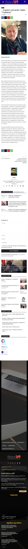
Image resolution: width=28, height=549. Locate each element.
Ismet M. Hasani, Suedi (6, 314)
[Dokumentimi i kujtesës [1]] (14, 508)
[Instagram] (7, 186)
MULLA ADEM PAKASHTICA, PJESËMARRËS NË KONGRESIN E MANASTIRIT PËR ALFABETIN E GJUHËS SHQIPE (9, 541)
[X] (5, 17)
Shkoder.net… (4, 349)
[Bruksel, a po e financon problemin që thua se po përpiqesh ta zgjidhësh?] (4, 211)
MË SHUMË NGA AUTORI (19, 192)
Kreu (2, 5)
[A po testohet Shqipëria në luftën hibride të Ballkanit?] (23, 306)
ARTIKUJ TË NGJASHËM (7, 192)
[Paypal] (10, 186)
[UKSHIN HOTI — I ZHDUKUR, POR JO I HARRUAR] (23, 299)
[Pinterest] (8, 17)
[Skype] (13, 186)
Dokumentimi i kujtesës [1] (9, 517)
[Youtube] (24, 186)
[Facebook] (2, 17)
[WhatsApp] (11, 17)
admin (4, 14)
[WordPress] (21, 186)
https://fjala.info (14, 179)
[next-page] (4, 216)
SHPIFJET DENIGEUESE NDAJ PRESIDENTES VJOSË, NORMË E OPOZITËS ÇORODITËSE (9, 526)
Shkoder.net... (23, 475)
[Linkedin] (13, 463)
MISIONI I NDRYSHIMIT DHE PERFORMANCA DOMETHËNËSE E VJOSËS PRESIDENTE (9, 533)
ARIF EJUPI (4, 318)
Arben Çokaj (3, 344)
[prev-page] (2, 216)
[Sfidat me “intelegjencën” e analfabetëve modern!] (4, 197)
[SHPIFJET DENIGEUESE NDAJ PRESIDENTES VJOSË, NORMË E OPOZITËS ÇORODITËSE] (24, 527)
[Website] (18, 186)
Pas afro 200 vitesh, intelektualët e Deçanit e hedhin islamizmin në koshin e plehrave (21, 160)
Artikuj (5, 5)
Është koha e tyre (16, 326)
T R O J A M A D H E (5, 158)
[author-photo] (14, 175)
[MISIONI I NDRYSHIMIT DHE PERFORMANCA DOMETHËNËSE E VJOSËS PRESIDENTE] (24, 534)
